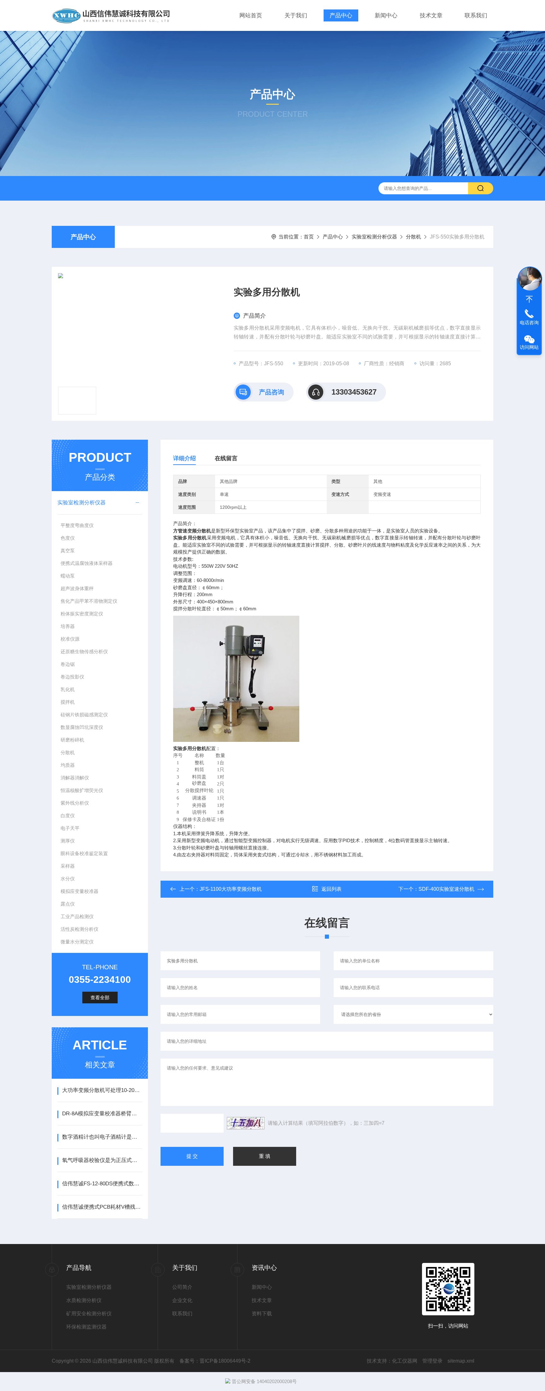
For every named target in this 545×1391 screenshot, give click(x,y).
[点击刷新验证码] (246, 1123)
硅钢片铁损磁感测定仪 (84, 714)
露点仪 (68, 904)
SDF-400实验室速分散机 (446, 889)
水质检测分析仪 (84, 1300)
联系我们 (476, 15)
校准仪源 (70, 639)
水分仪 (68, 878)
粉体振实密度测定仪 (82, 613)
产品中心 (341, 15)
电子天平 (70, 828)
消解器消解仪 (75, 777)
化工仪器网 (404, 1361)
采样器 (68, 866)
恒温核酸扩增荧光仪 (82, 790)
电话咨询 (529, 322)
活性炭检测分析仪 (79, 929)
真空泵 (68, 550)
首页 (309, 236)
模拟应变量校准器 (79, 891)
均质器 (68, 765)
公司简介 (182, 1287)
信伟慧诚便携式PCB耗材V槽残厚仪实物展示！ (102, 1207)
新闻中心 (386, 15)
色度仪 (68, 538)
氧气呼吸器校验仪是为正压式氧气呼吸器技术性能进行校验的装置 (102, 1160)
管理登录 (432, 1361)
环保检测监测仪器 (86, 1326)
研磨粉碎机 (72, 739)
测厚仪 (68, 840)
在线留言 (226, 458)
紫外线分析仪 (75, 803)
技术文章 (431, 15)
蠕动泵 (68, 575)
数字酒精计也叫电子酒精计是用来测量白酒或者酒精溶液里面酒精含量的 (102, 1137)
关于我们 (295, 15)
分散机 (413, 236)
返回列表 (331, 889)
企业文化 (182, 1300)
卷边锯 (68, 664)
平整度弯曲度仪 (77, 525)
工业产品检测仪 (77, 916)
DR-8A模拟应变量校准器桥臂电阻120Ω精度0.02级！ (102, 1114)
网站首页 (250, 15)
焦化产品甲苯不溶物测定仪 (89, 601)
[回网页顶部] (529, 299)
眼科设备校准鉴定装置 (84, 853)
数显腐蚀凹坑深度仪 (82, 727)
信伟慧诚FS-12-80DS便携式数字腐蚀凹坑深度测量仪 (102, 1184)
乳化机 (68, 689)
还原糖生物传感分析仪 (84, 651)
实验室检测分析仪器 (374, 236)
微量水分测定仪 (77, 941)
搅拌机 (68, 702)
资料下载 (262, 1313)
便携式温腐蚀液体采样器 (87, 563)
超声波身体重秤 (77, 588)
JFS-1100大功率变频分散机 (231, 889)
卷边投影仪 (72, 676)
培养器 (68, 626)
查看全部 (100, 997)
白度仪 (68, 815)
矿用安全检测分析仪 (89, 1313)
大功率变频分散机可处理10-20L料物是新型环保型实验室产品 (102, 1090)
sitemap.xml (461, 1361)
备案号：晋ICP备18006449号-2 (214, 1361)
